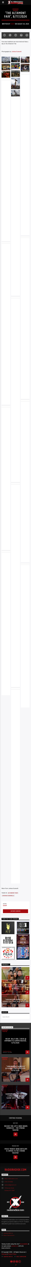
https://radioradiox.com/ (11, 1178)
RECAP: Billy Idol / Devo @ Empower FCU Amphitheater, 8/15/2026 (15, 987)
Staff (13, 24)
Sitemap (4, 1254)
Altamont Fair (13, 893)
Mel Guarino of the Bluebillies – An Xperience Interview (15, 973)
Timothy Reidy (6, 1078)
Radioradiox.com (15, 1170)
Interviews (5, 968)
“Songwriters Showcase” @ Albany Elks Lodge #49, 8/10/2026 (15, 1000)
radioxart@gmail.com (10, 1185)
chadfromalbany (7, 1051)
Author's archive (15, 911)
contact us (14, 1246)
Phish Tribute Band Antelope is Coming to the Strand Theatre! (16, 1151)
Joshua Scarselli (16, 51)
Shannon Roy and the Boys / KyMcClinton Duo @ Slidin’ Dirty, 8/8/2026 (16, 1096)
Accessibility (24, 1244)
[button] (6, 60)
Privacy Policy (12, 1254)
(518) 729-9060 (8, 1181)
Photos (15, 10)
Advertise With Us (8, 1233)
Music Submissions (8, 1235)
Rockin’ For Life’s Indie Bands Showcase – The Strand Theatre (16, 1128)
